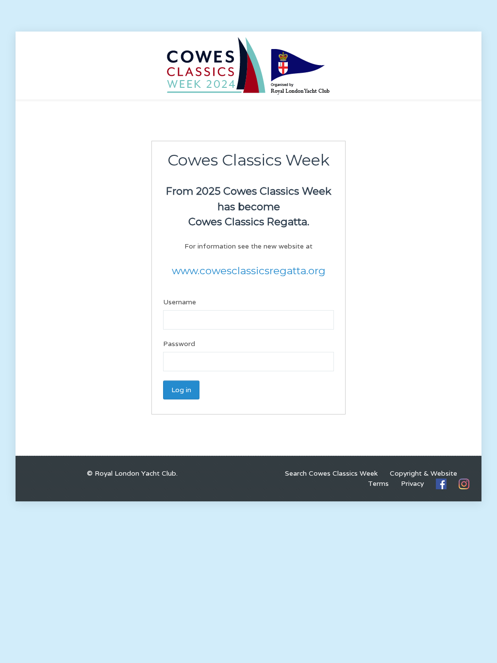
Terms (378, 483)
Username (179, 302)
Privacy (412, 483)
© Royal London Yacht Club (131, 473)
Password (179, 343)
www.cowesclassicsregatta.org (249, 271)
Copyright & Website (423, 473)
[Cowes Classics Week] (248, 65)
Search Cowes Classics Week (331, 473)
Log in (181, 389)
